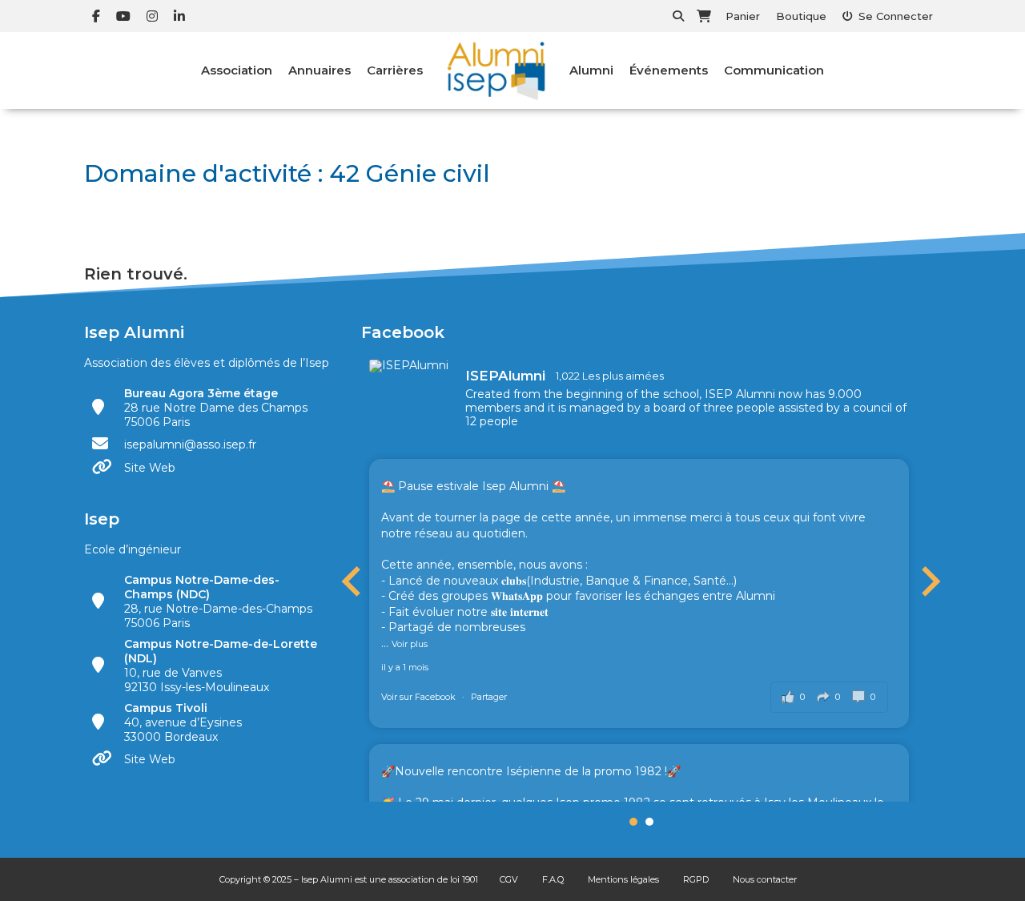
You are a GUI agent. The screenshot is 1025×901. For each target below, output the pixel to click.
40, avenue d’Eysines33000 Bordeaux (183, 722)
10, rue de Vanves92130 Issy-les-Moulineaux (220, 665)
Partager (489, 696)
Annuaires (319, 70)
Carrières (395, 70)
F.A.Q (553, 879)
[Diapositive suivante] (929, 581)
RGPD (696, 879)
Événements (668, 70)
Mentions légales (623, 879)
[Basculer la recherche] (678, 16)
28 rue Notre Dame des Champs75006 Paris (216, 407)
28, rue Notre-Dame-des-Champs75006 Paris (218, 601)
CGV (509, 879)
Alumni (591, 70)
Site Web (149, 468)
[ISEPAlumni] (409, 366)
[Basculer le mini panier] (704, 16)
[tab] (633, 822)
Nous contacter (765, 879)
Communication (774, 70)
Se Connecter (895, 16)
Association (236, 70)
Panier (743, 16)
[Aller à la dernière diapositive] (353, 581)
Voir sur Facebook (419, 696)
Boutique (801, 16)
